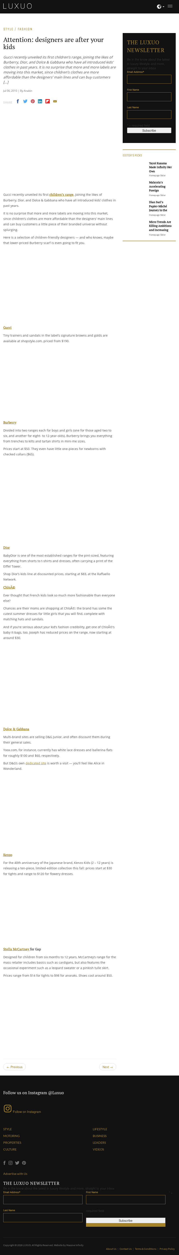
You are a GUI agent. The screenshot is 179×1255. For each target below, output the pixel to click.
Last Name (133, 107)
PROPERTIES (12, 1142)
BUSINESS (100, 1136)
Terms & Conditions (146, 1248)
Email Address (135, 71)
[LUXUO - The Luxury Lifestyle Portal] (17, 5)
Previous (14, 1067)
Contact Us (126, 1248)
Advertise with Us (15, 1173)
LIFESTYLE (100, 1129)
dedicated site (36, 763)
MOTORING (11, 1136)
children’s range (61, 194)
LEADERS (99, 1142)
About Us (111, 1248)
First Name (133, 89)
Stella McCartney (16, 949)
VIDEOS (98, 1149)
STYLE (7, 1129)
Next (108, 1067)
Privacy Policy (167, 1248)
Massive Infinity (75, 1245)
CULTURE (10, 1149)
